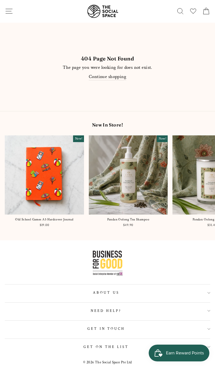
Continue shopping (107, 77)
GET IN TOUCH (106, 328)
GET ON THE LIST (106, 346)
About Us (106, 292)
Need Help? (106, 310)
